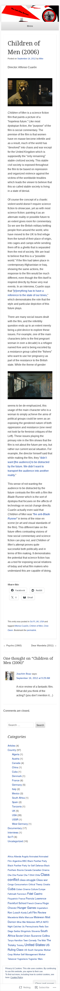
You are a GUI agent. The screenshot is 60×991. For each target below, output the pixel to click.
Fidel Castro (34, 893)
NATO (45, 921)
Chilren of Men (36, 626)
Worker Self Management (25, 954)
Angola (25, 856)
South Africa (18, 797)
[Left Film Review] (30, 14)
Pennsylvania (31, 926)
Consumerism (21, 884)
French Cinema (34, 903)
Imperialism (42, 907)
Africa (10, 856)
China (15, 767)
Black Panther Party (37, 861)
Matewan (39, 917)
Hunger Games (26, 907)
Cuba (15, 771)
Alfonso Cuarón (21, 626)
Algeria (15, 754)
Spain (15, 802)
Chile (37, 875)
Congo (11, 884)
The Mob (41, 940)
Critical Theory (35, 884)
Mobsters (31, 921)
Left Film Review (36, 912)
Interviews (13, 832)
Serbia (17, 931)
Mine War (21, 921)
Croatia (46, 884)
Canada (16, 763)
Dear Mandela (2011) (44, 645)
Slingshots (26, 931)
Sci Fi (32, 621)
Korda (24, 912)
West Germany (20, 823)
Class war (42, 880)
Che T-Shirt (29, 875)
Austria (15, 758)
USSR (15, 819)
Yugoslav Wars (35, 958)
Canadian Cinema (40, 870)
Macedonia (13, 917)
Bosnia (20, 870)
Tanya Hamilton (15, 940)
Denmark (17, 776)
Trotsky (20, 945)
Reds (41, 926)
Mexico (16, 793)
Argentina (17, 861)
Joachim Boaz (23, 673)
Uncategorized (15, 841)
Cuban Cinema (23, 889)
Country (12, 750)
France (16, 780)
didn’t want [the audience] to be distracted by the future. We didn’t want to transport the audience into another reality (28, 466)
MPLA (39, 921)
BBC (24, 861)
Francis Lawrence (36, 898)
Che (10, 875)
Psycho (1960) (12, 645)
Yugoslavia (22, 958)
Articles (11, 745)
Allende (17, 856)
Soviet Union (23, 935)
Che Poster (17, 875)
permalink (31, 630)
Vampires (38, 949)
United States (34, 944)
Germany (17, 784)
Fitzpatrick (13, 898)
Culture (34, 889)
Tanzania (17, 806)
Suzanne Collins (40, 935)
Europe (41, 889)
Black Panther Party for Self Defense (26, 865)
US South (29, 949)
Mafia (21, 917)
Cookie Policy (16, 977)
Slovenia (36, 931)
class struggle (28, 880)
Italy (14, 789)
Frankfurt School (17, 903)
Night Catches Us (16, 926)
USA (42, 621)
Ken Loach (14, 912)
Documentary (15, 828)
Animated (33, 856)
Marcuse (29, 917)
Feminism (21, 893)
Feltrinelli (12, 893)
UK (37, 621)
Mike (41, 58)
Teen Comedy (30, 940)
